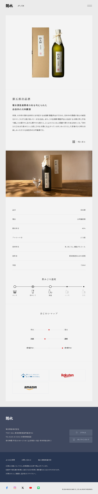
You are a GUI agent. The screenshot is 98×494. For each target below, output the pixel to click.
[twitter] (23, 488)
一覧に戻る (81, 142)
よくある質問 (10, 460)
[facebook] (7, 488)
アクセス (83, 432)
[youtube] (30, 488)
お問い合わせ (26, 460)
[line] (38, 488)
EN (23, 6)
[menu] (89, 5)
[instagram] (15, 488)
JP (19, 6)
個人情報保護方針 (45, 460)
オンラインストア (83, 439)
